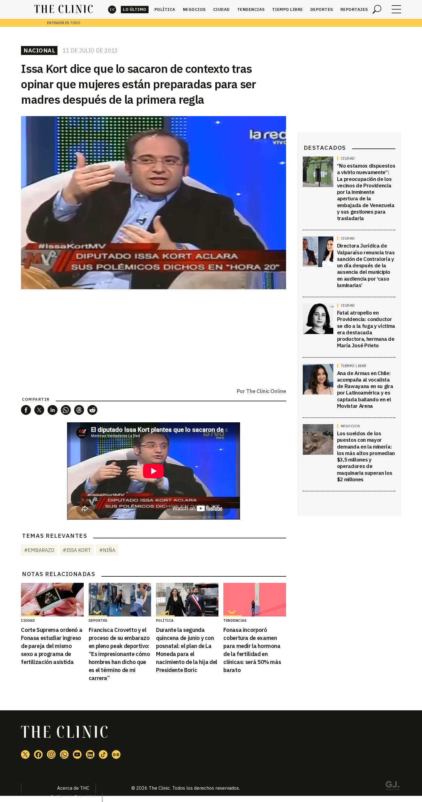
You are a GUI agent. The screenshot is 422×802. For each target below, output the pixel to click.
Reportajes (354, 9)
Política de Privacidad (73, 797)
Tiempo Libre (287, 9)
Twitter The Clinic (25, 754)
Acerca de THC (73, 788)
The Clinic (112, 9)
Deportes (321, 9)
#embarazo (39, 550)
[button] (26, 410)
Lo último (134, 9)
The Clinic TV (77, 754)
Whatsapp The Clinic (64, 754)
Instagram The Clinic (51, 754)
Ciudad (221, 9)
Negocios (194, 9)
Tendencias (251, 9)
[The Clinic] (63, 9)
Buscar (377, 9)
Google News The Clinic (116, 754)
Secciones (396, 9)
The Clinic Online (266, 391)
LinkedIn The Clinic (90, 754)
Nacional (39, 50)
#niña (107, 550)
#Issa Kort (77, 550)
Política (164, 9)
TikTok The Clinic (103, 754)
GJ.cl (392, 786)
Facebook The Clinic (38, 754)
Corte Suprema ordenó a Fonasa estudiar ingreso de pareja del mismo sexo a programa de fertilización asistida (51, 646)
